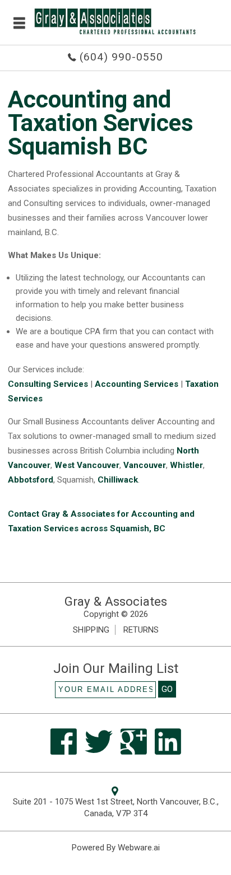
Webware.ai (139, 848)
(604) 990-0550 (121, 56)
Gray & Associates (115, 601)
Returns (141, 630)
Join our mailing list (115, 669)
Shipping (91, 630)
